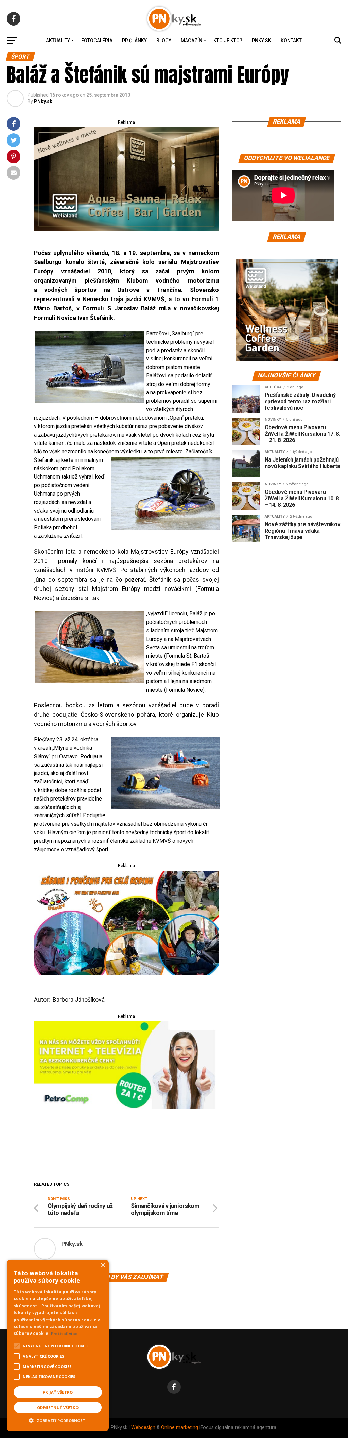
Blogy (163, 40)
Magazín (191, 40)
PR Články (134, 40)
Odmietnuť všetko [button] (58, 1407)
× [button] (102, 1265)
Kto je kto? (227, 40)
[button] (58, 1419)
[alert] (58, 1345)
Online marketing (179, 1428)
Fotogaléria (96, 40)
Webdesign (143, 1428)
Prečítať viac (64, 1333)
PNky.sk (261, 40)
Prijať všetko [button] (58, 1392)
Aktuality (58, 40)
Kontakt (291, 40)
